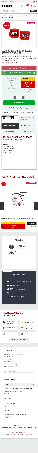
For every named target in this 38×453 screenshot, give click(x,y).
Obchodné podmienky (10, 364)
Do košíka (32, 223)
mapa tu (6, 406)
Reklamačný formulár (10, 359)
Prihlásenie (4, 1)
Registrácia (12, 1)
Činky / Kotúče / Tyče (30, 427)
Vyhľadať (33, 11)
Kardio (13, 15)
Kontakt (6, 375)
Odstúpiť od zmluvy (9, 356)
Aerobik (20, 427)
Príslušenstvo (26, 428)
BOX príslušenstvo (7, 17)
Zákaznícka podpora (29, 113)
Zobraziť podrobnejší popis (10, 62)
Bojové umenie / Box (23, 15)
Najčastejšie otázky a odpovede (13, 354)
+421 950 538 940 (9, 414)
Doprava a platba (19, 112)
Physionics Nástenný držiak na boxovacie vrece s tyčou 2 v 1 (17, 219)
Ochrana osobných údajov (11, 366)
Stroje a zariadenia (7, 427)
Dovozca (5, 112)
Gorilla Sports (6, 15)
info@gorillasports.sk (10, 417)
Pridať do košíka (19, 102)
